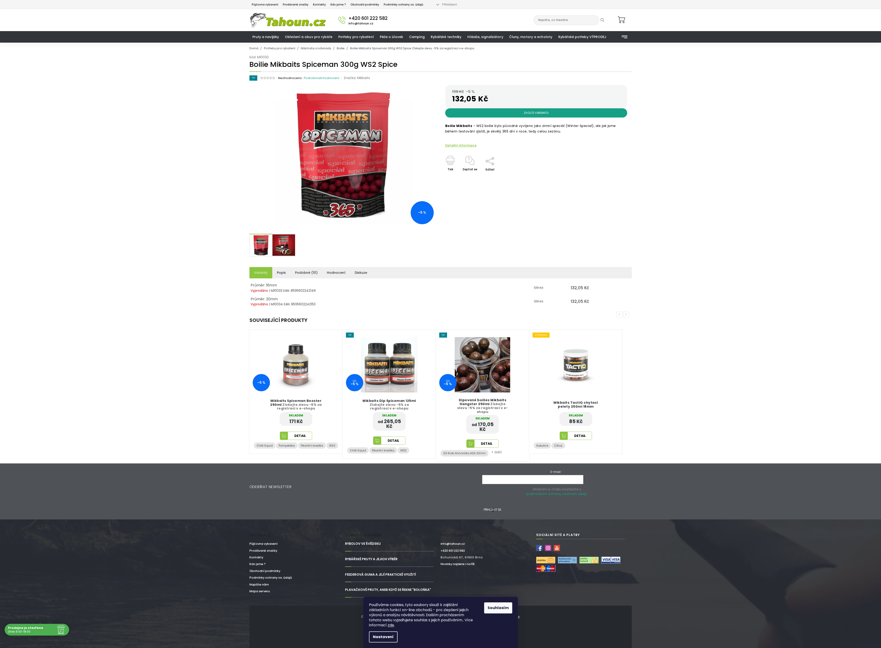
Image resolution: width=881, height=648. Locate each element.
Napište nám (259, 584)
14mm (540, 446)
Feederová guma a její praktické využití (380, 575)
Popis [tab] (281, 272)
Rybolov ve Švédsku (363, 544)
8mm (570, 446)
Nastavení (383, 636)
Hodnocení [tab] (336, 272)
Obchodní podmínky (365, 4)
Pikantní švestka (290, 450)
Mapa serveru (259, 591)
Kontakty (319, 4)
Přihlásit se (492, 510)
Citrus (465, 446)
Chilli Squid (265, 450)
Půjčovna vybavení (265, 4)
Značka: (357, 78)
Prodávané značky (295, 4)
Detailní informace (461, 145)
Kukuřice (449, 446)
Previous (620, 314)
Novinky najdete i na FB (457, 564)
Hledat (606, 20)
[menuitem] (265, 37)
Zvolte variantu (536, 113)
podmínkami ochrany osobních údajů (557, 494)
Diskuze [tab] (361, 272)
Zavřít (492, 154)
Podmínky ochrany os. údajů (403, 4)
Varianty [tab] (261, 272)
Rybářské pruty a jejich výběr (371, 559)
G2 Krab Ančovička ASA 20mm (371, 453)
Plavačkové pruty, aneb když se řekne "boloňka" (388, 590)
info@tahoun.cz (453, 544)
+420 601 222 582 (453, 551)
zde (391, 625)
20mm (556, 446)
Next (627, 314)
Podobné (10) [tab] (306, 272)
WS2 (310, 450)
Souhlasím (498, 607)
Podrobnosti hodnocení (321, 78)
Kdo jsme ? (338, 4)
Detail (300, 440)
